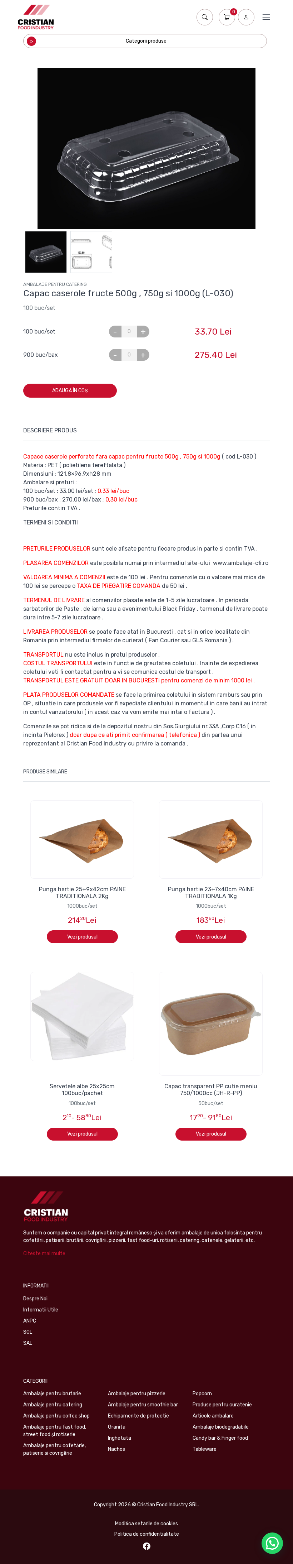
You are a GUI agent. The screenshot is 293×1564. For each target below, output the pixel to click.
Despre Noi (35, 1299)
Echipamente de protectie (138, 1416)
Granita (116, 1427)
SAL (27, 1343)
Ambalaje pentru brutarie (52, 1394)
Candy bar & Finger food (220, 1438)
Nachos (116, 1449)
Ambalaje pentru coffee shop (56, 1416)
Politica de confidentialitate (146, 1534)
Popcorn (202, 1394)
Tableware (205, 1449)
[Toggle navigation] (266, 17)
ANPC (29, 1321)
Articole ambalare (213, 1416)
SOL (27, 1332)
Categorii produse (146, 41)
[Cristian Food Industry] (36, 17)
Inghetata (119, 1438)
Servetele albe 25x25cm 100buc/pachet (82, 1090)
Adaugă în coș (70, 391)
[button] (272, 1543)
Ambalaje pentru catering (55, 284)
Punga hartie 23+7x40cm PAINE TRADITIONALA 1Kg (211, 892)
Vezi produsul (82, 937)
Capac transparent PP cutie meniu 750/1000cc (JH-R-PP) (210, 1090)
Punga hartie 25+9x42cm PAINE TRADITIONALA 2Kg (82, 892)
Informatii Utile (40, 1310)
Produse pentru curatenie (222, 1405)
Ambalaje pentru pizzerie (136, 1394)
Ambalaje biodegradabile (221, 1427)
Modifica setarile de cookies (146, 1524)
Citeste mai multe (44, 1254)
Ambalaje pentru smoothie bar (143, 1405)
